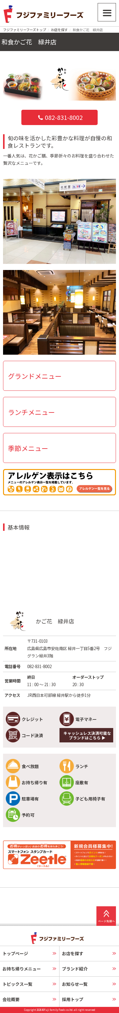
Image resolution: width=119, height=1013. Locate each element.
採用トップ (72, 999)
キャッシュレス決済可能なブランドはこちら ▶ (87, 735)
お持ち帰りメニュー (21, 969)
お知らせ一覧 (75, 984)
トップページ (15, 953)
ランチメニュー (31, 412)
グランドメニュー (35, 376)
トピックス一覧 (17, 984)
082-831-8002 (64, 117)
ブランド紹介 (75, 969)
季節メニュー (28, 448)
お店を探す (59, 29)
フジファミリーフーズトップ (24, 29)
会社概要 (11, 999)
